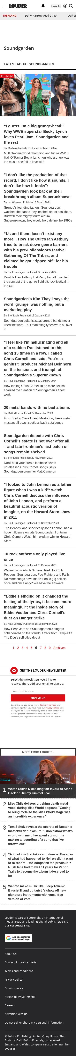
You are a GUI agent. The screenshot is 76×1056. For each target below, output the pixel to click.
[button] (4, 6)
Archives (59, 648)
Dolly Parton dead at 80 (41, 15)
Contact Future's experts (20, 962)
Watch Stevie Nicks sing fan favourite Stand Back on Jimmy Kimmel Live (40, 791)
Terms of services (48, 704)
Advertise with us (16, 1014)
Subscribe (56, 5)
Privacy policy (13, 979)
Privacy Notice (52, 707)
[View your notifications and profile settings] (43, 6)
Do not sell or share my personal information (34, 1022)
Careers (10, 1005)
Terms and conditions (19, 971)
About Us (11, 954)
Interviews (7, 75)
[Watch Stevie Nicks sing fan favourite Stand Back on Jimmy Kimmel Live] (38, 776)
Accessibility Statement (20, 997)
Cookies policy (14, 988)
